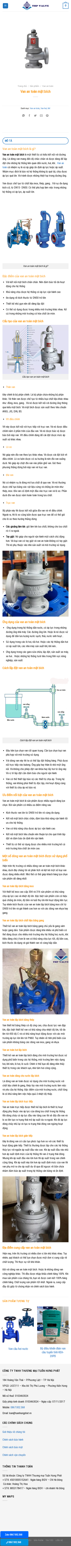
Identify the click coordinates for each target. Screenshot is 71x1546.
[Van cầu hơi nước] (18, 1325)
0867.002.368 (18, 1407)
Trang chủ (22, 86)
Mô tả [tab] (8, 140)
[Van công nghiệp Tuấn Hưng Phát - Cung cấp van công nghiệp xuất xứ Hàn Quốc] (35, 5)
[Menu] (5, 6)
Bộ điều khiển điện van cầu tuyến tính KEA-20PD (53, 1352)
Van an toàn (47, 86)
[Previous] (2, 1334)
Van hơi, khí (45, 108)
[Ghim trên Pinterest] (47, 115)
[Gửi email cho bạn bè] (41, 115)
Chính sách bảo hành (12, 1439)
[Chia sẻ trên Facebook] (29, 115)
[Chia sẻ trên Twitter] (35, 115)
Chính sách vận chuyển (14, 1455)
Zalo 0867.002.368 (13, 1534)
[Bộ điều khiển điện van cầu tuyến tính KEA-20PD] (53, 1325)
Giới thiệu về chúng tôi (13, 1431)
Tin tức (49, 1540)
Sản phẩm (34, 86)
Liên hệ (59, 1540)
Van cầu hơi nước (18, 1348)
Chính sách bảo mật (12, 1447)
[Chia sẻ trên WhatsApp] (23, 115)
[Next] (68, 1334)
